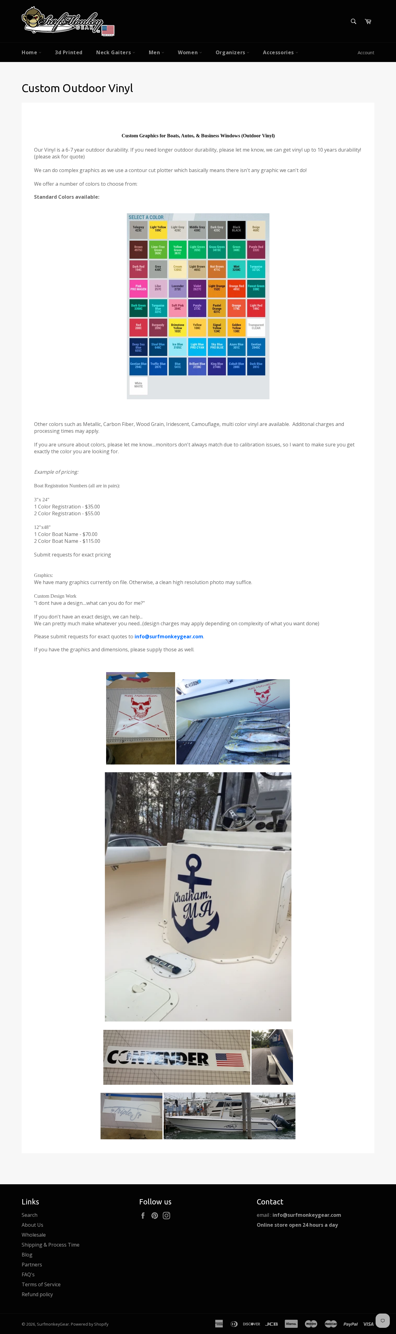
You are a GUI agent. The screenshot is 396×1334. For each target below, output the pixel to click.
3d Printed (69, 52)
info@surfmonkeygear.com (169, 636)
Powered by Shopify (89, 1324)
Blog (27, 1254)
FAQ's (28, 1274)
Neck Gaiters (114, 52)
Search (29, 1215)
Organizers (231, 52)
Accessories (279, 52)
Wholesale (34, 1234)
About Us (32, 1224)
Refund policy (37, 1294)
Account (366, 52)
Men (155, 52)
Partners (32, 1264)
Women (188, 52)
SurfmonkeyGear (53, 1324)
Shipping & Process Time (51, 1244)
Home (30, 52)
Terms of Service (41, 1284)
